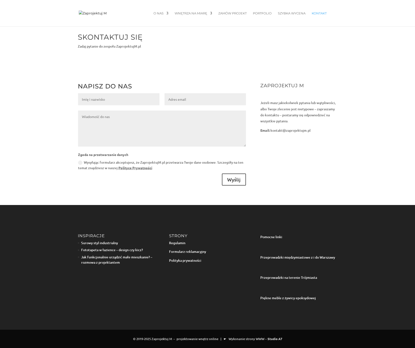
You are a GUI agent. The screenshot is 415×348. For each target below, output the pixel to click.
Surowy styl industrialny (99, 243)
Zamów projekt (232, 13)
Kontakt (319, 13)
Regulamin (177, 243)
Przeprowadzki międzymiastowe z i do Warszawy (297, 257)
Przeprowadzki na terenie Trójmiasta (288, 277)
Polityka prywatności (185, 260)
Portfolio (262, 13)
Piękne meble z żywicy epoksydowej (288, 298)
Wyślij (234, 179)
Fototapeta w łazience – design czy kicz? (112, 250)
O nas (158, 13)
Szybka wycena (291, 13)
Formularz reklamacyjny (187, 251)
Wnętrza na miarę (191, 13)
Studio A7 (275, 339)
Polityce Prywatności (135, 168)
